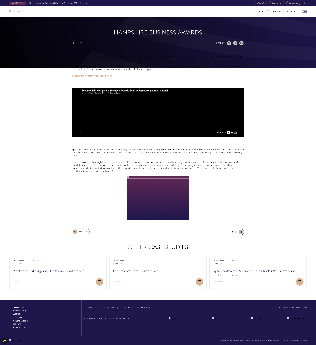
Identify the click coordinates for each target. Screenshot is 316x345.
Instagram (109, 307)
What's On (261, 3)
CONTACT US (19, 327)
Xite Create (303, 340)
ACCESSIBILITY (20, 317)
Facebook (142, 307)
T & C (278, 308)
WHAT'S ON (18, 307)
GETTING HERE (20, 311)
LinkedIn (92, 307)
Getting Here (277, 3)
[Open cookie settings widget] (4, 341)
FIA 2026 (17, 324)
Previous (83, 231)
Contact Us (293, 3)
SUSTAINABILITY (20, 321)
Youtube (126, 307)
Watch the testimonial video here (92, 75)
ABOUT (16, 314)
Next (234, 232)
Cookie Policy (301, 308)
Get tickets (84, 3)
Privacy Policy (288, 308)
